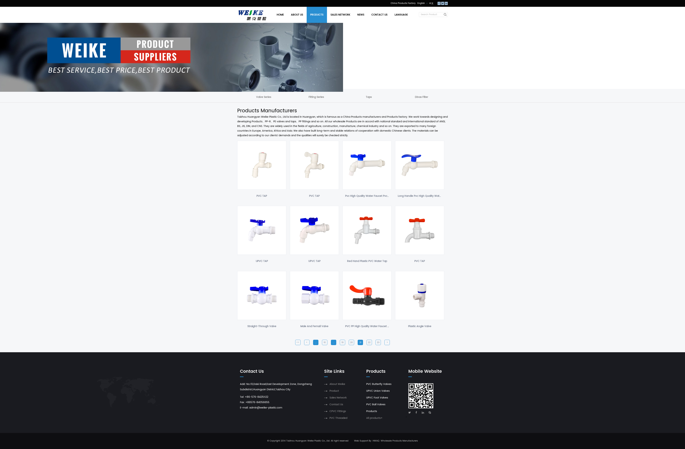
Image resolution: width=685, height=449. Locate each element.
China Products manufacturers (362, 117)
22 (369, 342)
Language (401, 15)
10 (325, 342)
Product (334, 391)
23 (378, 342)
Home (280, 15)
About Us (297, 15)
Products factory (397, 117)
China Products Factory (403, 3)
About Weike (337, 384)
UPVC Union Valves (378, 391)
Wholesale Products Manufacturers (399, 441)
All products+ (374, 418)
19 (342, 342)
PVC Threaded (338, 418)
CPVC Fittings (337, 411)
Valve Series (263, 97)
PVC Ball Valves (375, 404)
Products (316, 15)
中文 (431, 3)
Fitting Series (316, 97)
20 (351, 342)
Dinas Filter (421, 97)
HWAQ (376, 441)
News (360, 15)
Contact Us (379, 15)
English (421, 3)
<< (297, 342)
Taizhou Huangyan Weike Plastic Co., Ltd (307, 441)
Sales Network (340, 15)
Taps (369, 97)
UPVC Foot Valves (377, 398)
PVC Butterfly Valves (378, 384)
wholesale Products (345, 121)
